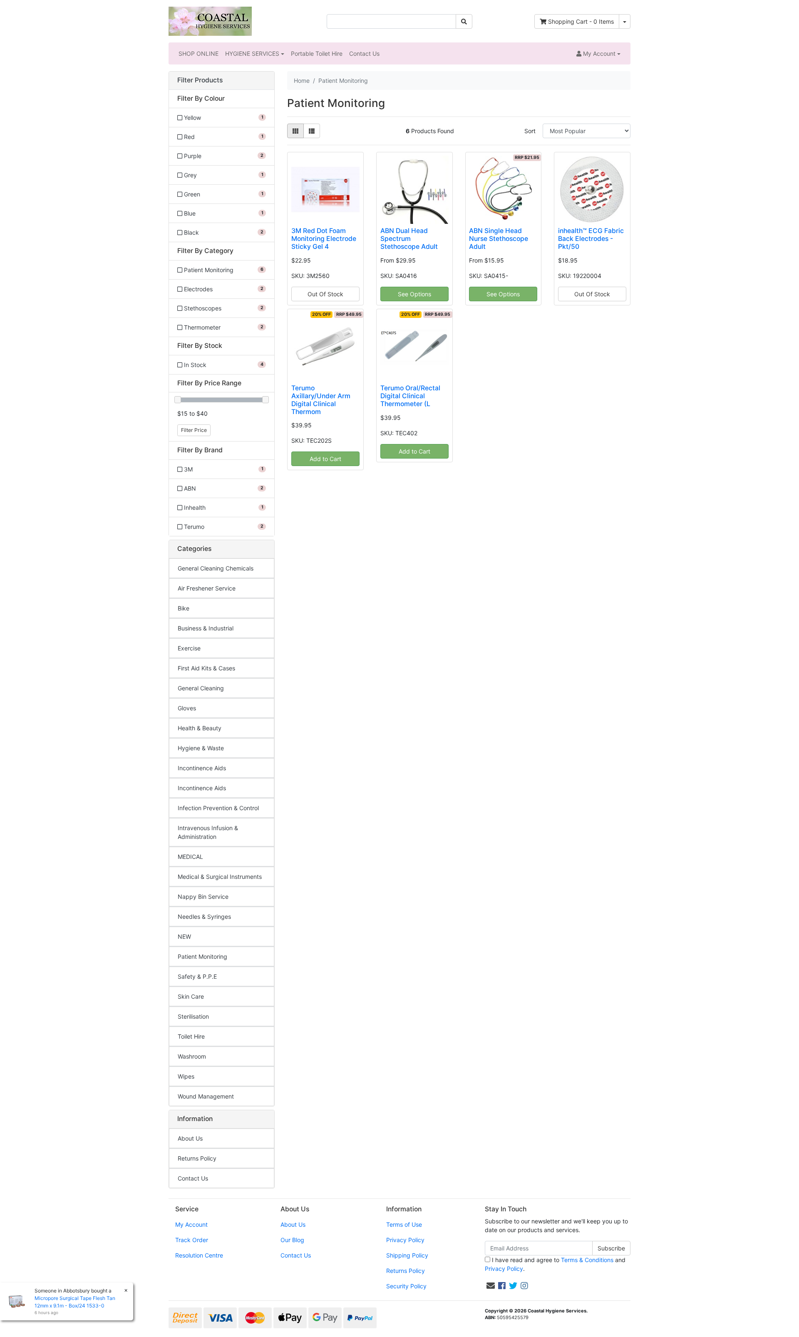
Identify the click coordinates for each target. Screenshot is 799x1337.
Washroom (192, 1056)
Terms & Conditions (587, 1259)
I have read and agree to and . (555, 1264)
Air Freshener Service (207, 588)
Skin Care (191, 996)
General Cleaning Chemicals (215, 568)
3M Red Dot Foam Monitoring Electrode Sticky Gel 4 (323, 239)
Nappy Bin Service (203, 896)
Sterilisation (193, 1016)
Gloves (187, 708)
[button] (598, 53)
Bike (183, 608)
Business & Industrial (205, 628)
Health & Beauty (199, 728)
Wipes (186, 1076)
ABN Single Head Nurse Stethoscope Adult (498, 239)
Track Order (191, 1239)
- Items (581, 21)
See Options (414, 294)
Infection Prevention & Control (218, 807)
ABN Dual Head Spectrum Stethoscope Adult (409, 239)
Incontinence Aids (202, 767)
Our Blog (292, 1239)
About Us (190, 1138)
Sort (530, 130)
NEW (184, 936)
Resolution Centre (199, 1255)
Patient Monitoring (202, 956)
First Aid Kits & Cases (206, 668)
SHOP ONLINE (198, 53)
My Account (191, 1224)
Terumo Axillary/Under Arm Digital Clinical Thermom (320, 400)
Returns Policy (197, 1158)
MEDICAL (190, 856)
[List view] (311, 131)
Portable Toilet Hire (316, 53)
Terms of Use (404, 1224)
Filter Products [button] (200, 80)
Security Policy (406, 1286)
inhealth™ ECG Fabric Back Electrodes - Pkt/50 (591, 239)
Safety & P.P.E (197, 976)
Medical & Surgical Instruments (220, 876)
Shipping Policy (407, 1255)
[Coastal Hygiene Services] (210, 20)
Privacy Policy (405, 1239)
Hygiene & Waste (201, 748)
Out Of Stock (325, 294)
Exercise (189, 648)
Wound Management (206, 1096)
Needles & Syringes (204, 916)
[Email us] (490, 1286)
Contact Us (364, 53)
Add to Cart (325, 458)
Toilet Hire (191, 1036)
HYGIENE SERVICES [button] (252, 53)
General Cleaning (201, 688)
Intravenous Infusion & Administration (208, 832)
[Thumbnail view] (295, 131)
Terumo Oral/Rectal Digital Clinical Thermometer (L (410, 396)
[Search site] (464, 21)
